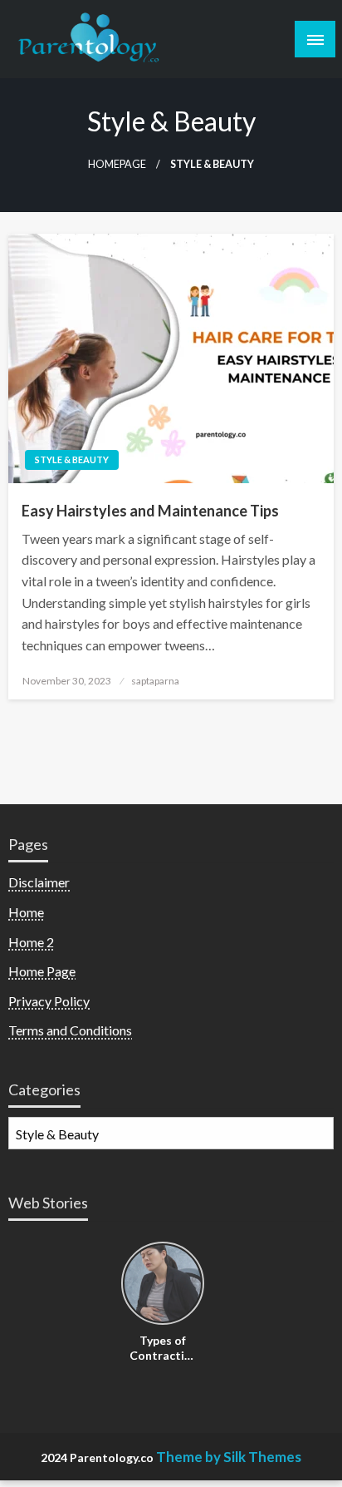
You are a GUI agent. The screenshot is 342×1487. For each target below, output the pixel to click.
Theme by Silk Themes (228, 1456)
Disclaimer (39, 882)
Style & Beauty (72, 459)
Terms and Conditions (70, 1030)
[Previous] (131, 1284)
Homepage (117, 164)
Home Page (42, 971)
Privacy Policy (49, 1001)
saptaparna (155, 680)
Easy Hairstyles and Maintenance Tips (150, 510)
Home (26, 912)
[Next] (194, 1284)
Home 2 (31, 942)
